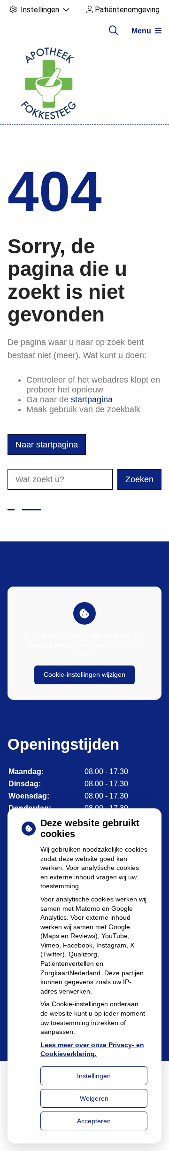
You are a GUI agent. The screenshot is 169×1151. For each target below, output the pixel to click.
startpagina (92, 399)
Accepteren (94, 1121)
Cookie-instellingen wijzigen (84, 674)
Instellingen (94, 1076)
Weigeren (94, 1098)
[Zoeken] (113, 30)
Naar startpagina (46, 444)
